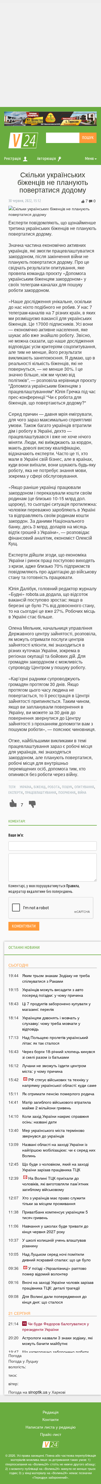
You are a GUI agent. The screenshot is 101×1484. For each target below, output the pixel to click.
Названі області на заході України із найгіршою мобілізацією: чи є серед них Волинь (58, 1149)
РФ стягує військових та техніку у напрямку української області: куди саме (59, 1082)
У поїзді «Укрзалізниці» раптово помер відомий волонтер (54, 1271)
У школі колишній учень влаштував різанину (54, 1242)
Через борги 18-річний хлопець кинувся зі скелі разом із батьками (58, 1054)
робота (54, 787)
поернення (66, 792)
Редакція (51, 1412)
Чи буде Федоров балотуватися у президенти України (55, 1326)
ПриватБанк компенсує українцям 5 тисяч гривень (55, 1214)
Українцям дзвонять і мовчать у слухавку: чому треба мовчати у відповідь (51, 1023)
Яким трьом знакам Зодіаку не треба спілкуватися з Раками (56, 978)
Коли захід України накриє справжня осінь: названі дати (55, 1119)
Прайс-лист (50, 1434)
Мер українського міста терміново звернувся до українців (53, 1133)
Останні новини (24, 947)
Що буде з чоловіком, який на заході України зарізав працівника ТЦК (55, 1166)
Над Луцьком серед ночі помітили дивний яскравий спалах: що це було (56, 1256)
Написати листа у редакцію (51, 1427)
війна (82, 792)
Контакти (50, 1419)
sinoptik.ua (37, 1392)
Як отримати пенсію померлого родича (58, 1093)
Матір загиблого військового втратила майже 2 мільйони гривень (56, 1104)
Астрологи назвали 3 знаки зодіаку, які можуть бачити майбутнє (57, 1340)
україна (25, 787)
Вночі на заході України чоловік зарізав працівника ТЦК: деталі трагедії (57, 1285)
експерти (15, 792)
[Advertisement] (50, 53)
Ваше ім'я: (16, 835)
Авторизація (46, 158)
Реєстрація (12, 158)
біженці (39, 787)
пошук (67, 787)
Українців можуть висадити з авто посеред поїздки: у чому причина (52, 992)
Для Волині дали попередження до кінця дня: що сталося (54, 1299)
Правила (72, 886)
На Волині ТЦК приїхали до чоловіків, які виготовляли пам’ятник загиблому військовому (55, 1183)
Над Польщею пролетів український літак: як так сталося (55, 1040)
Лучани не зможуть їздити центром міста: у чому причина (54, 1068)
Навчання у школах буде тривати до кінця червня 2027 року (55, 1228)
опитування (84, 787)
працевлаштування (40, 792)
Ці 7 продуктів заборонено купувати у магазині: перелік (56, 1006)
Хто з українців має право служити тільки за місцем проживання (53, 1200)
